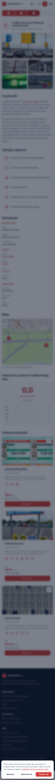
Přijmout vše (43, 774)
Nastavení (10, 774)
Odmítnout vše (26, 774)
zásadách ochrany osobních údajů (35, 769)
